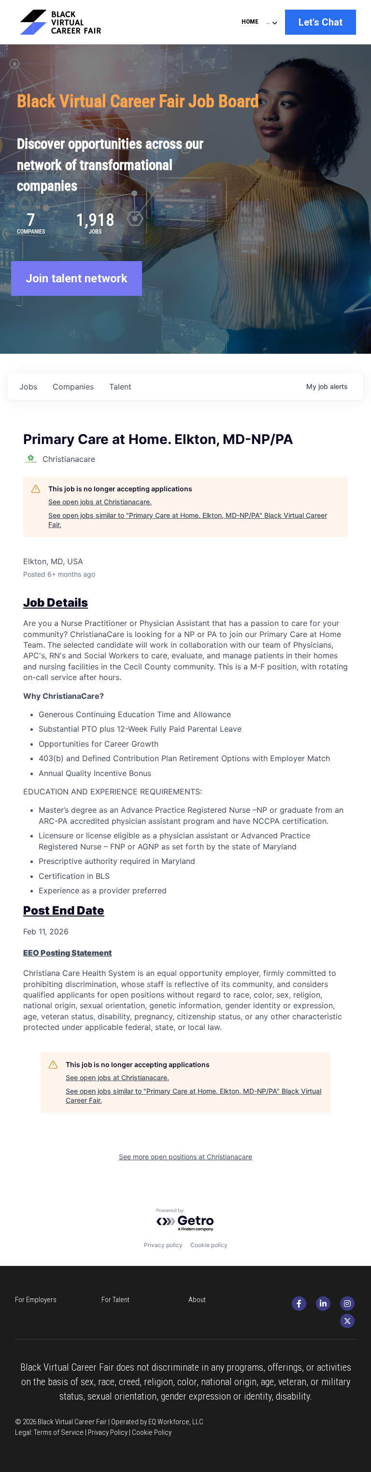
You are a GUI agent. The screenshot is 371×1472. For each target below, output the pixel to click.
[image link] (69, 21)
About (197, 1299)
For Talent (115, 1299)
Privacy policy (163, 1245)
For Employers (36, 1299)
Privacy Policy (108, 1432)
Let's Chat (320, 22)
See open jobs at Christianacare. (100, 502)
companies (73, 386)
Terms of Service (59, 1432)
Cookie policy (209, 1245)
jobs (28, 386)
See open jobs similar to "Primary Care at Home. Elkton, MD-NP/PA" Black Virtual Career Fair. (187, 520)
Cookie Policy (151, 1432)
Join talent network (77, 278)
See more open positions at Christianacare (185, 1157)
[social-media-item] (299, 1303)
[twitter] (347, 1321)
